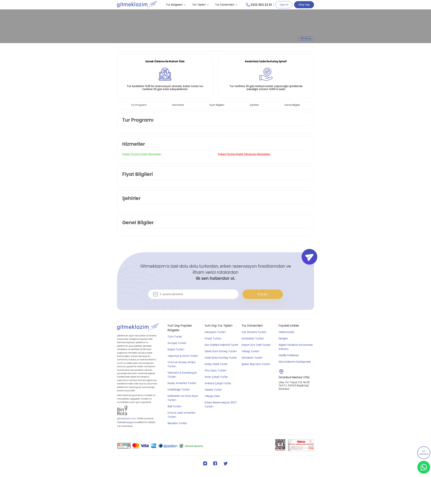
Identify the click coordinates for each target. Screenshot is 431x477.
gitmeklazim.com (126, 418)
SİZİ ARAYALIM (423, 453)
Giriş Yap (304, 5)
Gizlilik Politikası (289, 355)
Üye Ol (284, 5)
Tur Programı (139, 105)
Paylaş (307, 38)
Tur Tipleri (198, 5)
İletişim (283, 338)
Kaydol (263, 294)
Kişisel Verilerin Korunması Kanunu (296, 347)
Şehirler (254, 105)
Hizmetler (178, 105)
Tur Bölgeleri (174, 5)
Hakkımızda (286, 332)
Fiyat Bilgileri (216, 105)
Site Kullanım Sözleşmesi (295, 362)
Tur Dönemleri (224, 5)
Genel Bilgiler (292, 105)
